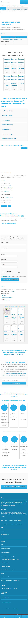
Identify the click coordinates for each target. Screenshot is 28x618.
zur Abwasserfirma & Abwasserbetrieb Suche (1, 5)
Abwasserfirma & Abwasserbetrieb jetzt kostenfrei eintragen (14, 487)
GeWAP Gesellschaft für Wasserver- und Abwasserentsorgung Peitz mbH (14, 68)
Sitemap (2, 573)
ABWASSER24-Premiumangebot (25, 54)
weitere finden (14, 416)
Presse (2, 537)
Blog (2, 527)
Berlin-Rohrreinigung (21, 335)
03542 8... (7, 41)
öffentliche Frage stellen (14, 383)
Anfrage (25, 9)
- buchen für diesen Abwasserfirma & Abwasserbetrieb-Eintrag (24, 450)
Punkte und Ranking (5, 562)
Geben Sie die (9, 223)
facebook (3, 530)
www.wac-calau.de (11, 44)
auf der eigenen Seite (14, 447)
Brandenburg (9, 189)
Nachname (3, 259)
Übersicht (2, 9)
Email (2, 264)
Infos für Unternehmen (5, 552)
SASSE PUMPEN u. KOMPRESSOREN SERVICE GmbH (14, 84)
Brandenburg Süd (9, 197)
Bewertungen (19, 9)
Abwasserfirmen (8, 111)
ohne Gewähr (10, 354)
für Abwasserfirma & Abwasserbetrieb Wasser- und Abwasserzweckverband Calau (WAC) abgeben (5, 419)
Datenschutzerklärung (7, 276)
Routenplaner (3, 205)
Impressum (3, 541)
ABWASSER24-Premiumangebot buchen (10, 559)
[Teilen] (23, 616)
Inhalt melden (20, 354)
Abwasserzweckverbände (9, 138)
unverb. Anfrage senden (15, 36)
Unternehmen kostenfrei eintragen (8, 556)
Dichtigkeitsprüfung (7, 124)
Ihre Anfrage (4, 247)
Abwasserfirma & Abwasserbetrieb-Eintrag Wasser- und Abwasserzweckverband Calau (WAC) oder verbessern (5, 450)
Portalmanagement (5, 576)
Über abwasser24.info (5, 534)
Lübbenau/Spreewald (8, 187)
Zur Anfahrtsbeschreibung (7, 297)
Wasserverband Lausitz (6, 84)
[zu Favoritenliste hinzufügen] (2, 12)
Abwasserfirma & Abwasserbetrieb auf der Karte (12, 39)
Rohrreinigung (6, 120)
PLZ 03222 (9, 185)
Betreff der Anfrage (5, 242)
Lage (8, 9)
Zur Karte (4, 295)
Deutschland (6, 191)
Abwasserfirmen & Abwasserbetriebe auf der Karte (11, 520)
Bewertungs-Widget (6, 566)
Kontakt (9, 205)
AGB (2, 544)
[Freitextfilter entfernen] (22, 2)
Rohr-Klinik (21, 83)
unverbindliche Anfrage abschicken (10, 279)
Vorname (3, 254)
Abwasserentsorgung (8, 134)
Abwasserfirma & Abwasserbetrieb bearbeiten (10, 580)
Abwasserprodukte (7, 115)
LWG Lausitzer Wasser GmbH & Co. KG (6, 68)
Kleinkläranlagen (6, 129)
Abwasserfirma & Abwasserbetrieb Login (10, 609)
